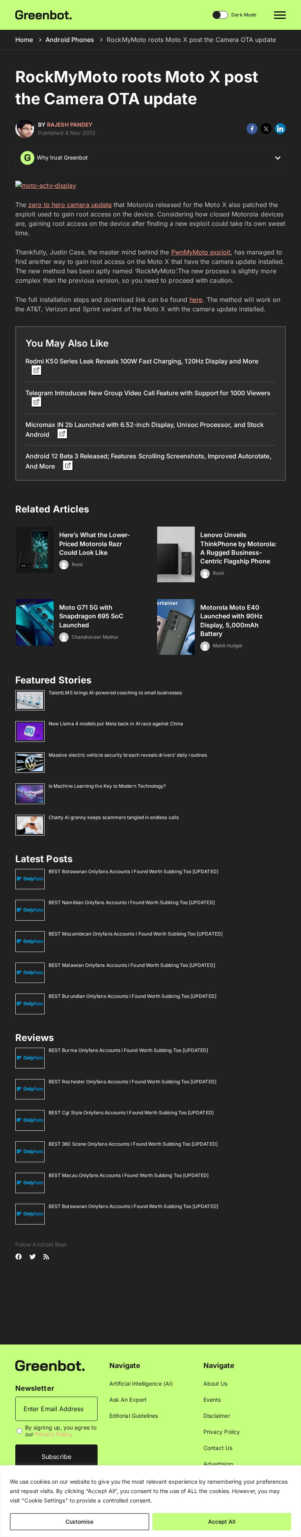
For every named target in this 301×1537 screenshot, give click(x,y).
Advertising (218, 1464)
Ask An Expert (128, 1399)
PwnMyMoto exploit (200, 252)
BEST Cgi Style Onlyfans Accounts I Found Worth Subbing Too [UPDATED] (131, 1113)
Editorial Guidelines (133, 1415)
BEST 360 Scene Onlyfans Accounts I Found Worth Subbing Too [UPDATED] (133, 1144)
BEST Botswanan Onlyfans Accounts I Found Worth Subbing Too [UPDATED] (133, 871)
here (195, 299)
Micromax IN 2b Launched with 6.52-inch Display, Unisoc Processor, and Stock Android (144, 429)
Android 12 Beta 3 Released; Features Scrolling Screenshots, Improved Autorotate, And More (148, 461)
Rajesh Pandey (69, 124)
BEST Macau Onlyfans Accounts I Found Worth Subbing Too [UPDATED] (129, 1175)
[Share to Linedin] (280, 128)
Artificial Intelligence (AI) (141, 1383)
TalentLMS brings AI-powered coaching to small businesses (115, 693)
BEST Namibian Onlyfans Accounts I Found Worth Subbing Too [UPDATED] (132, 902)
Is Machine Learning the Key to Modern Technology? (107, 786)
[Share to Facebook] (252, 128)
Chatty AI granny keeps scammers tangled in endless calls (114, 817)
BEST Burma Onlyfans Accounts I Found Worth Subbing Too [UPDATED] (128, 1050)
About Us (215, 1383)
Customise (79, 1521)
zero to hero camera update (70, 205)
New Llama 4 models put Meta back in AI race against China (116, 724)
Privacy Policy (53, 1434)
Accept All (222, 1521)
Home (24, 40)
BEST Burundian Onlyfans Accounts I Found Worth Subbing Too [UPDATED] (132, 996)
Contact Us (217, 1447)
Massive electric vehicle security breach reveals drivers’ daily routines (128, 755)
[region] (150, 1501)
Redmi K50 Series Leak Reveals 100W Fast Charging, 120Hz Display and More (141, 361)
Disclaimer (216, 1415)
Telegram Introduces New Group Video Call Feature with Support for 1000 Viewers (147, 393)
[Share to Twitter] (266, 128)
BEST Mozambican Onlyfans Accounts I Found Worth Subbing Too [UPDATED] (136, 934)
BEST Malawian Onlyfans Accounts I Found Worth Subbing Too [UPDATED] (132, 965)
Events (212, 1399)
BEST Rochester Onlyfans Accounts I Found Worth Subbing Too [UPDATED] (132, 1082)
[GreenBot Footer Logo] (50, 1365)
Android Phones (69, 40)
